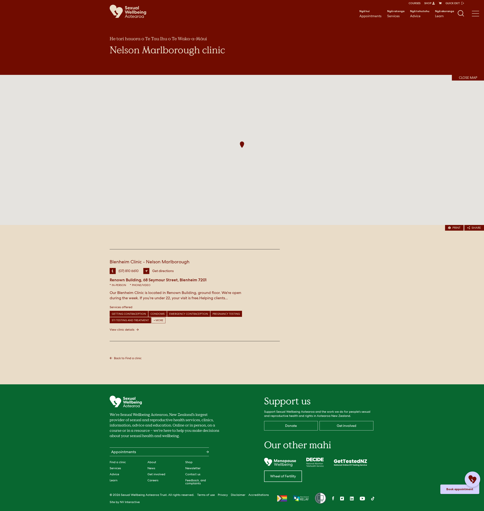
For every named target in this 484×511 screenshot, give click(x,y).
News (151, 468)
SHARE (476, 228)
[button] (242, 145)
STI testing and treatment (130, 320)
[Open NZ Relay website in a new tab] (301, 498)
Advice (419, 13)
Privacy (223, 495)
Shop (188, 462)
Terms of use (206, 495)
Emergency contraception (188, 314)
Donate (291, 425)
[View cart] (440, 3)
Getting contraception (129, 314)
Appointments (370, 13)
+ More (158, 320)
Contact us (192, 474)
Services (395, 13)
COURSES (414, 3)
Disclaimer (238, 495)
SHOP (427, 3)
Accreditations (258, 495)
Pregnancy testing (226, 314)
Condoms (157, 314)
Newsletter (193, 468)
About (151, 462)
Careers (152, 480)
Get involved (156, 474)
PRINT (456, 228)
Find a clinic (118, 462)
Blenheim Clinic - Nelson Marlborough (149, 262)
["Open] (280, 462)
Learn (444, 13)
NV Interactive (130, 502)
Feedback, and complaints (195, 481)
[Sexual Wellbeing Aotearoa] (128, 11)
